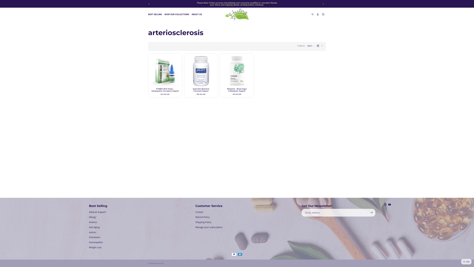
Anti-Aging (94, 227)
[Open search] (312, 14)
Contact (199, 212)
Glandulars (94, 237)
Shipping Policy (203, 222)
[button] (310, 45)
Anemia (93, 222)
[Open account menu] (317, 14)
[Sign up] (371, 212)
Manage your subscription (209, 227)
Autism (92, 232)
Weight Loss (95, 247)
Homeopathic (96, 242)
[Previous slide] (149, 4)
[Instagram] (385, 204)
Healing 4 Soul (158, 263)
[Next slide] (323, 4)
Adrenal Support (97, 212)
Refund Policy (202, 217)
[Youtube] (389, 204)
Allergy (92, 217)
